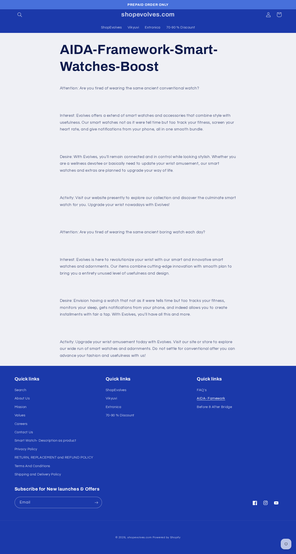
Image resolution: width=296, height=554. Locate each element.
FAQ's (202, 390)
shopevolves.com (139, 537)
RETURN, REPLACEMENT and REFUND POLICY (54, 457)
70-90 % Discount (120, 415)
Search (20, 390)
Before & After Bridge (214, 407)
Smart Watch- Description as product (45, 441)
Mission (21, 407)
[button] (20, 14)
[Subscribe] (96, 502)
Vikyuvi (111, 398)
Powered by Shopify (167, 537)
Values (20, 415)
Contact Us (24, 432)
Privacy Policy (26, 449)
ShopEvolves (116, 390)
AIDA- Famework (211, 398)
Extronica (113, 407)
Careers (21, 424)
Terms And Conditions (32, 466)
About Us (22, 398)
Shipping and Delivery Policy (38, 474)
